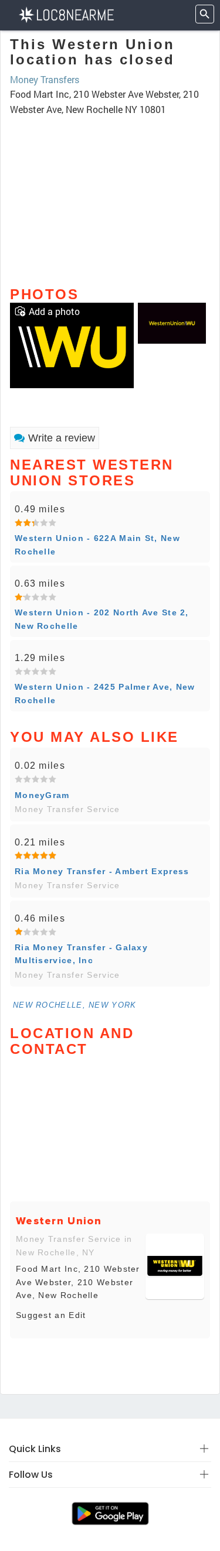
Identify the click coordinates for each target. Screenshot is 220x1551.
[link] (72, 344)
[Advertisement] (110, 196)
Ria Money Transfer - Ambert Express (102, 871)
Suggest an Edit (51, 1315)
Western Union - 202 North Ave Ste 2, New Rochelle (102, 619)
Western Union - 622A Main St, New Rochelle (97, 544)
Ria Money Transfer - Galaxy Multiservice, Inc (81, 954)
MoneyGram (42, 795)
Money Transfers (44, 79)
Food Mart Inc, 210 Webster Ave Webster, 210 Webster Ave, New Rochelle (78, 1282)
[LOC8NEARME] (66, 14)
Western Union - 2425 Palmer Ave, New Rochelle (105, 693)
